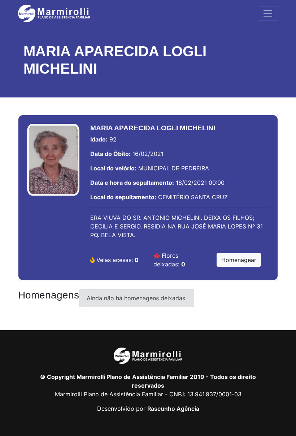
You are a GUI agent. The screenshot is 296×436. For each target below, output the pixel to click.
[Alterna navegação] (268, 13)
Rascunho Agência (173, 408)
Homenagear (238, 259)
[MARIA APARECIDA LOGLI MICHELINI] (53, 163)
